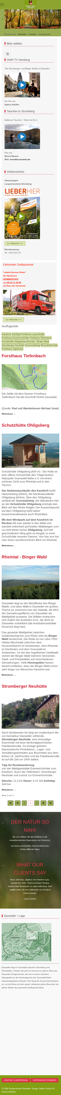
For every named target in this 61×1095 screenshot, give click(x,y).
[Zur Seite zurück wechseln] (18, 803)
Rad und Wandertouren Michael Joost (35, 408)
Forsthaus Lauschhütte (32, 334)
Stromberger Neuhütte (13, 345)
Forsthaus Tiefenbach (40, 338)
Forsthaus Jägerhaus (12, 349)
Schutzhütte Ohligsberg (13, 341)
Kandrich (6, 334)
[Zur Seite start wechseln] (10, 803)
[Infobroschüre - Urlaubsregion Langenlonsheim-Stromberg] (22, 213)
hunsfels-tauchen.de (20, 159)
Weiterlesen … (9, 414)
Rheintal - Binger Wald (37, 341)
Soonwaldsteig (32, 345)
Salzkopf (16, 334)
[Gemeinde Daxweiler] (30, 4)
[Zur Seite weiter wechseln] (43, 803)
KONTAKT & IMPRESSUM (16, 1080)
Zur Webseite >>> (15, 243)
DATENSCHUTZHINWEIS (44, 1080)
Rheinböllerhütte (49, 345)
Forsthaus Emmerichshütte (15, 338)
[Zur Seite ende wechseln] (50, 803)
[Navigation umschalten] (8, 54)
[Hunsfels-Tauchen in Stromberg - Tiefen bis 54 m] (22, 136)
